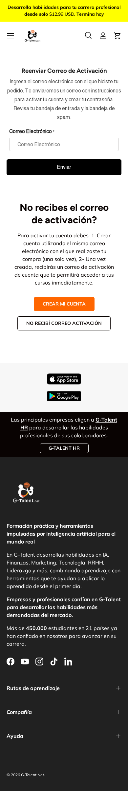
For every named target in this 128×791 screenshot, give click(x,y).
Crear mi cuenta (64, 304)
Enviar (64, 167)
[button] (117, 36)
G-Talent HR (64, 448)
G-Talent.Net (32, 774)
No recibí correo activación (64, 323)
